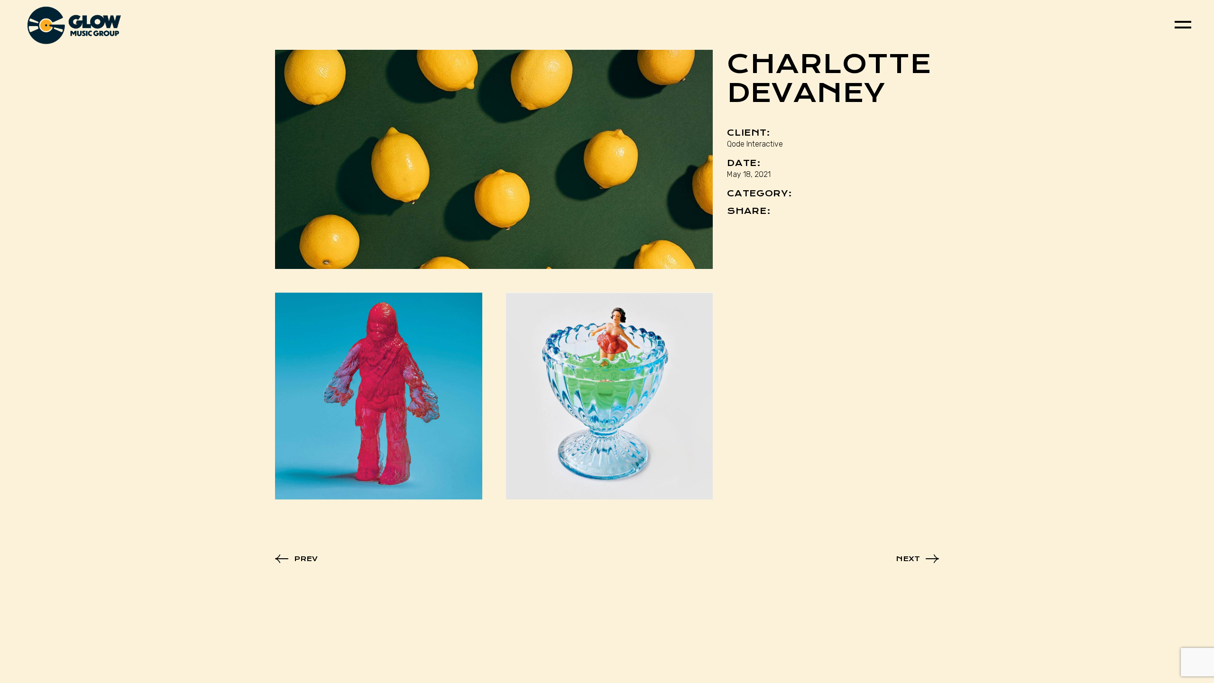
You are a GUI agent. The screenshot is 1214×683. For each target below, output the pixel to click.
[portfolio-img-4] (494, 159)
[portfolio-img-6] (609, 396)
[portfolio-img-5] (378, 396)
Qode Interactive (755, 143)
